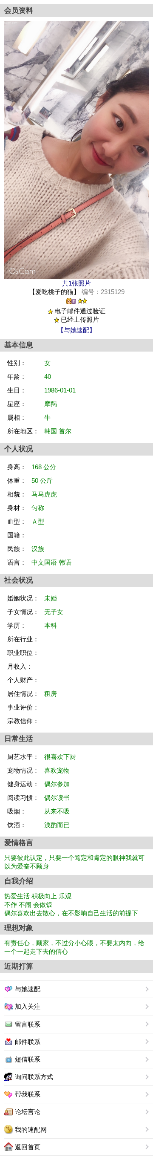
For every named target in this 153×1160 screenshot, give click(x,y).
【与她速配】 (76, 330)
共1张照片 (76, 283)
